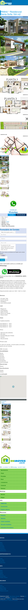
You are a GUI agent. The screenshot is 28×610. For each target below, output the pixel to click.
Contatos (18, 596)
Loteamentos (4, 482)
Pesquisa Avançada (4, 590)
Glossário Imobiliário (6, 524)
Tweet (2, 402)
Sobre (1, 570)
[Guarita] (6, 413)
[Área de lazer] (6, 419)
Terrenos (3, 488)
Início (1, 585)
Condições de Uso (4, 600)
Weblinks (3, 518)
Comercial (3, 485)
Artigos (2, 497)
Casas (7, 221)
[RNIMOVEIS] (6, 2)
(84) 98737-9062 (13, 597)
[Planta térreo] (6, 426)
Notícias (3, 494)
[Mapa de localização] (6, 446)
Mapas (1, 573)
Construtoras (4, 506)
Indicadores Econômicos (7, 527)
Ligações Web (3, 589)
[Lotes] (6, 439)
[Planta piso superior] (6, 432)
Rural (2, 479)
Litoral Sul (2, 561)
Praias (1, 572)
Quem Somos (12, 596)
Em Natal (2, 560)
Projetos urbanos (5, 509)
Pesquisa (3, 515)
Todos (1, 558)
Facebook (3, 401)
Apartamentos (4, 470)
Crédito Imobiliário (5, 521)
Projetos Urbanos (3, 577)
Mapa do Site (3, 588)
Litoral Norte (2, 562)
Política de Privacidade (13, 600)
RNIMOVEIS (4, 503)
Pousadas (3, 476)
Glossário (2, 586)
